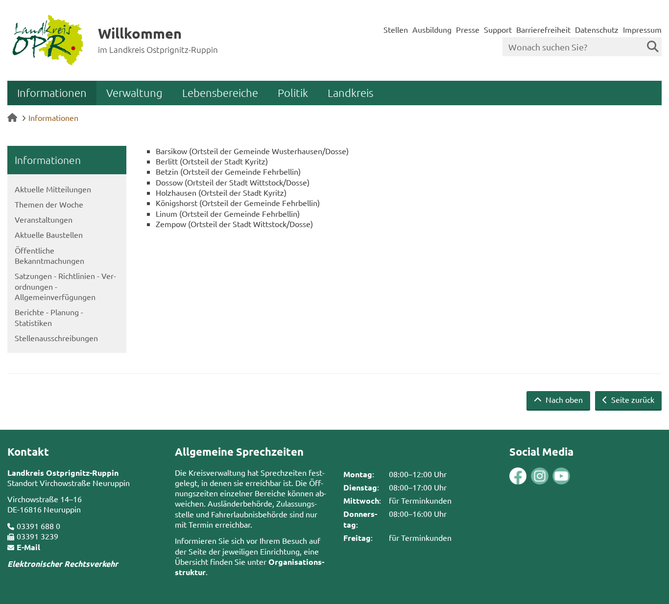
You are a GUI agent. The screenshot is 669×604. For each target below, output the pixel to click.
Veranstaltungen (43, 219)
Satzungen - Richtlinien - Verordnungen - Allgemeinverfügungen (65, 286)
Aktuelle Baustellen (49, 234)
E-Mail (28, 547)
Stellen (395, 29)
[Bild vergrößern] (528, 476)
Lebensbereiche (220, 92)
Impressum (642, 29)
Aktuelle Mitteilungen (53, 189)
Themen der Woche (49, 204)
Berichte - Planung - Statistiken (49, 317)
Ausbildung (432, 29)
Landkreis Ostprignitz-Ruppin (63, 472)
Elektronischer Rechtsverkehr (62, 563)
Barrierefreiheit (543, 29)
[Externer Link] (518, 477)
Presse (467, 29)
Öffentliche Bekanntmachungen (49, 255)
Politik (293, 92)
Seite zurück (631, 399)
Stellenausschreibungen (56, 338)
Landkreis (350, 92)
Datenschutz (597, 29)
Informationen (52, 92)
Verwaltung (134, 92)
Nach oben (563, 399)
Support (498, 29)
